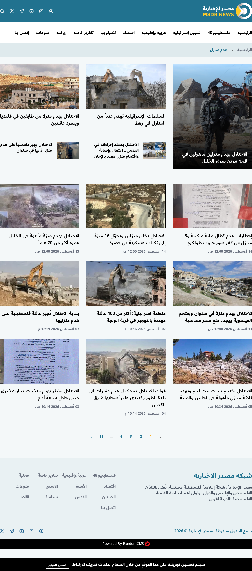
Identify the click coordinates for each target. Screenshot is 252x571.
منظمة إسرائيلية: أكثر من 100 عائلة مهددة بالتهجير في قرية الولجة (131, 317)
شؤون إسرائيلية (187, 33)
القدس (81, 497)
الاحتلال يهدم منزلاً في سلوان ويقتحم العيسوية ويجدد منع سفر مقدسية (215, 317)
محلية (24, 475)
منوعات (42, 33)
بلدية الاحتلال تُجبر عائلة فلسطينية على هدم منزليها (40, 317)
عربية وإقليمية (154, 33)
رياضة (61, 33)
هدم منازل (218, 50)
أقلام (24, 497)
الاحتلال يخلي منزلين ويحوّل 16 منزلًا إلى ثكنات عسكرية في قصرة (130, 239)
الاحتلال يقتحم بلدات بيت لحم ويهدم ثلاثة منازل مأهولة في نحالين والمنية (215, 394)
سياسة (51, 497)
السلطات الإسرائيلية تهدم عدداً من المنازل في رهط (131, 120)
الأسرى (52, 486)
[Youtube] (31, 11)
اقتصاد (129, 33)
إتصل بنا (22, 33)
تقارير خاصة (83, 33)
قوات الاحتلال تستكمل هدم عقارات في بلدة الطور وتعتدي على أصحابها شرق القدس (127, 397)
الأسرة (81, 486)
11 (101, 436)
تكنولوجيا (108, 33)
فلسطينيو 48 (218, 33)
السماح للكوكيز (57, 565)
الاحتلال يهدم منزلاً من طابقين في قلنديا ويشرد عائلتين (39, 120)
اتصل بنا (108, 508)
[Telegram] (21, 11)
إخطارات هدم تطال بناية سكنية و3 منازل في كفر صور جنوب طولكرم (218, 239)
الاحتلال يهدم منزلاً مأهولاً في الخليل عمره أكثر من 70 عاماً (43, 239)
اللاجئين (108, 497)
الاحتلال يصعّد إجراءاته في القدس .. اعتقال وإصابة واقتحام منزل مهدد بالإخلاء (116, 150)
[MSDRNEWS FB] (51, 11)
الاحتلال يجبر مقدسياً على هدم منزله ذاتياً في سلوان (26, 147)
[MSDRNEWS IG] (41, 11)
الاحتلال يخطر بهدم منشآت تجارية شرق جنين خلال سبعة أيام (40, 394)
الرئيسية (244, 33)
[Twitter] (12, 11)
